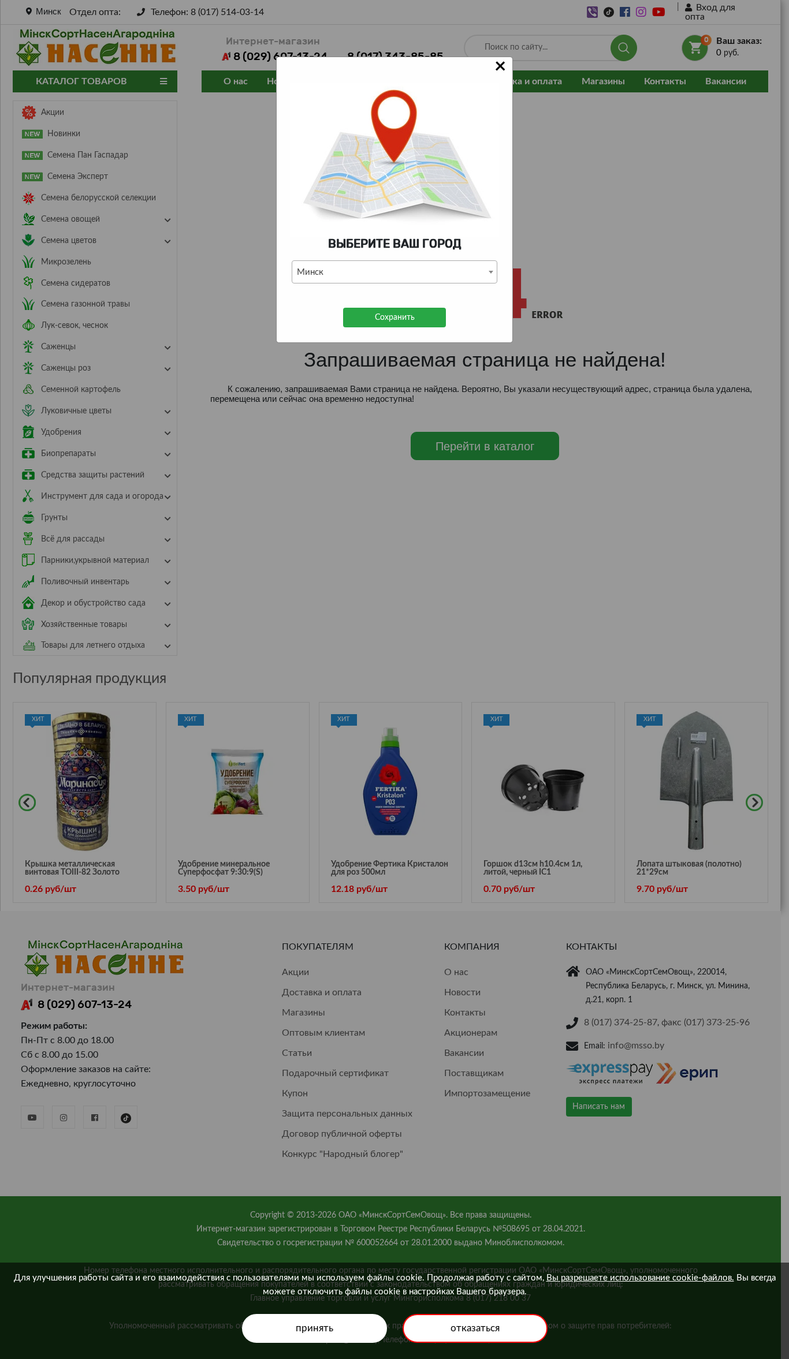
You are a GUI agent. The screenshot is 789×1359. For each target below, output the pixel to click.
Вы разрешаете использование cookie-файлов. (640, 1278)
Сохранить (395, 317)
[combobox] (394, 271)
